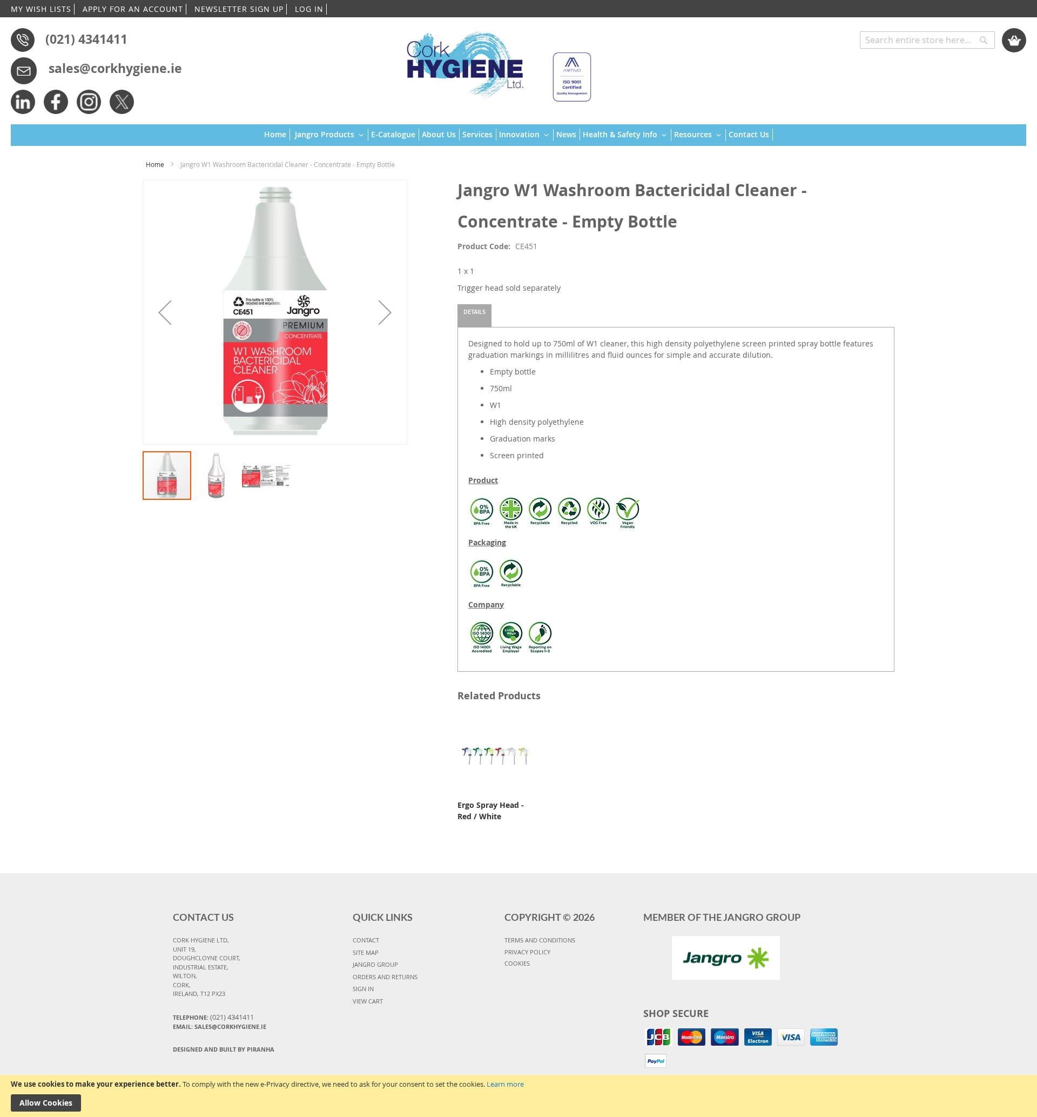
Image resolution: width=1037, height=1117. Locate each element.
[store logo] (494, 61)
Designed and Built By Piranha (223, 1049)
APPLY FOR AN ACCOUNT (133, 9)
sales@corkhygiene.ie (115, 68)
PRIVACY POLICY (527, 952)
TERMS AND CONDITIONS (539, 940)
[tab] (474, 315)
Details (474, 311)
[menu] (518, 135)
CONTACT (366, 940)
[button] (164, 312)
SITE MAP (366, 952)
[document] (518, 1096)
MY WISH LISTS (41, 9)
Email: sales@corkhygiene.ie (219, 1026)
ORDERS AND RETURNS (385, 977)
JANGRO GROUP (375, 964)
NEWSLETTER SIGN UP (239, 9)
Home (155, 164)
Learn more (505, 1084)
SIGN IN (363, 989)
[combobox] (927, 40)
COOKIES (517, 963)
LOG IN (309, 9)
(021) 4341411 (86, 39)
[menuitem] (277, 135)
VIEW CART (368, 1001)
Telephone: (213, 1017)
